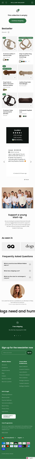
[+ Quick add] (14, 49)
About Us (4, 365)
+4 (28, 61)
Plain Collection (23, 377)
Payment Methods (7, 400)
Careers (4, 376)
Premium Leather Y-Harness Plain (9, 54)
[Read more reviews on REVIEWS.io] (17, 140)
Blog (3, 373)
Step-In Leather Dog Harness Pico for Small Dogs (25, 55)
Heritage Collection (24, 386)
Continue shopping (17, 20)
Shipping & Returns (7, 394)
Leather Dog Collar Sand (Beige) (25, 83)
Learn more (5, 432)
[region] (17, 161)
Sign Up (29, 352)
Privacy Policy (5, 408)
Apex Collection (23, 366)
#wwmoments (6, 370)
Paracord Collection (24, 375)
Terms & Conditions (7, 403)
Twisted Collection (24, 383)
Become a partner (6, 381)
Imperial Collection (24, 369)
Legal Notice (5, 411)
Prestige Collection (24, 380)
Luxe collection (23, 372)
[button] (4, 162)
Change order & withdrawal (7, 416)
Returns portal (5, 397)
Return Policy (5, 406)
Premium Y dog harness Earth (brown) (8, 112)
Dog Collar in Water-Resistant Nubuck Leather (8, 83)
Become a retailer (6, 379)
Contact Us (5, 367)
